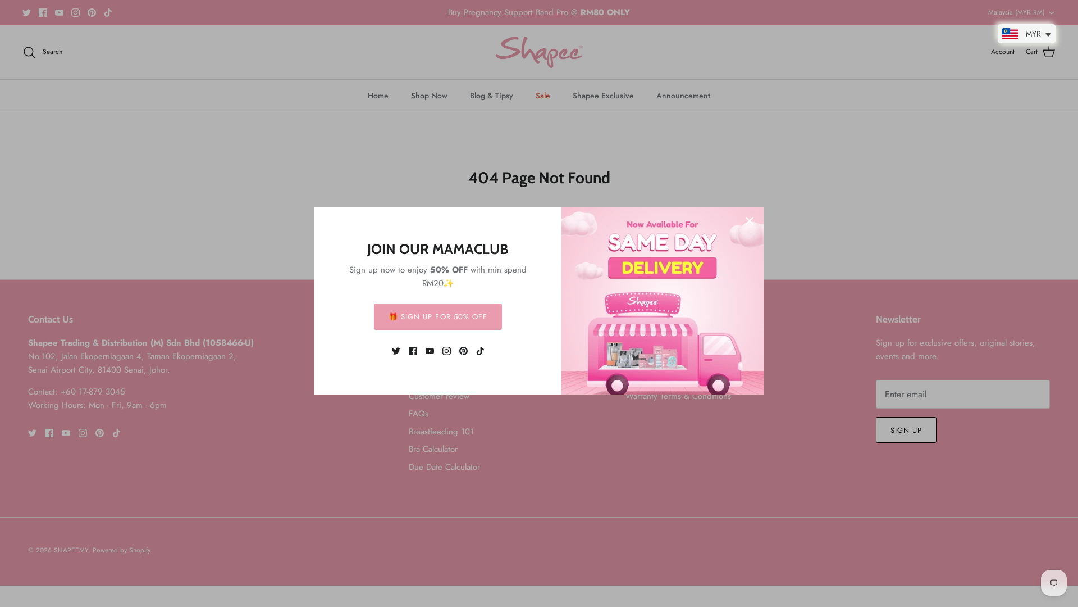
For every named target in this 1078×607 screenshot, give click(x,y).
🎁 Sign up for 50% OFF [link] (438, 316)
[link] (396, 351)
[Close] (749, 221)
